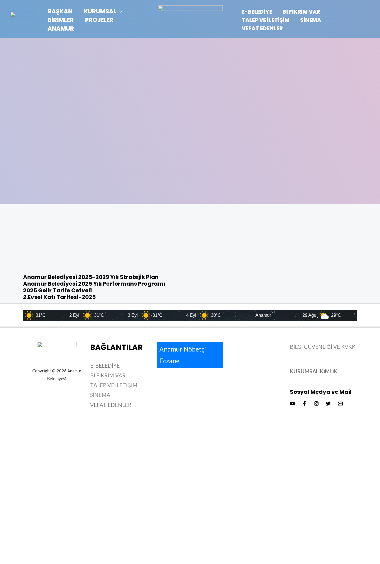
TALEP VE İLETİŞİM (266, 20)
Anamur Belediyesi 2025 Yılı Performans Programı (94, 284)
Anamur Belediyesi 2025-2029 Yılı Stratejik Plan (91, 277)
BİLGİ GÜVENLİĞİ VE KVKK (323, 346)
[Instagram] (316, 403)
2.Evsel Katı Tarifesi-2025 (59, 297)
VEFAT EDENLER (262, 28)
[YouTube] (292, 403)
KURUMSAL (100, 11)
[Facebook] (304, 403)
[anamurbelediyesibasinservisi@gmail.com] (340, 403)
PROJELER (99, 20)
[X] (328, 403)
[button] (119, 11)
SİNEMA (310, 20)
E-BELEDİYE (257, 12)
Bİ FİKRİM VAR (301, 12)
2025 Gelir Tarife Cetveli (57, 290)
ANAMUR (61, 28)
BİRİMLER (61, 20)
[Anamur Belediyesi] (23, 20)
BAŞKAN (60, 11)
